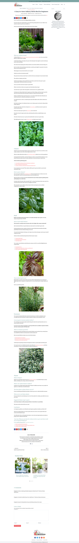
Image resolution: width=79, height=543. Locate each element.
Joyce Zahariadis (24, 13)
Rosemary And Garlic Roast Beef (21, 340)
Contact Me (45, 539)
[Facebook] (35, 537)
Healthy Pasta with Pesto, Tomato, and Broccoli (24, 248)
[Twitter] (37, 537)
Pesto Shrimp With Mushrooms (21, 249)
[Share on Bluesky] (21, 18)
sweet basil (29, 110)
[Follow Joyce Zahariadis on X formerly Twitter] (32, 444)
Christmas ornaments (39, 345)
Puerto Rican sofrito (31, 154)
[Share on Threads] (25, 18)
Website (39, 522)
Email (27, 522)
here (46, 15)
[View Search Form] (64, 4)
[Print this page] (23, 18)
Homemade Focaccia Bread (20, 337)
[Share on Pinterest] (17, 18)
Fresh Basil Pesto (18, 246)
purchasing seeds (28, 173)
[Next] (46, 469)
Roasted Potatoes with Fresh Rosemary (22, 338)
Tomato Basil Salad (18, 238)
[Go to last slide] (16, 469)
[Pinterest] (41, 537)
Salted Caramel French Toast (19, 449)
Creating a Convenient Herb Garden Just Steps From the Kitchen (39, 476)
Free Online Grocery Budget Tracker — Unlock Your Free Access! (39, 1)
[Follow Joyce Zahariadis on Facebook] (30, 444)
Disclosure (34, 539)
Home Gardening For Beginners (21, 164)
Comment (16, 509)
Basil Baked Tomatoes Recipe (20, 239)
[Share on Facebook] (15, 18)
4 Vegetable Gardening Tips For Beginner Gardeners (25, 163)
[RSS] (44, 537)
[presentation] (22, 465)
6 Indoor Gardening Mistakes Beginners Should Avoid (25, 165)
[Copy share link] (19, 18)
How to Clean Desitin (45, 449)
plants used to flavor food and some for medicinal (30, 57)
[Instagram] (39, 537)
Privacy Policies (39, 539)
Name (15, 522)
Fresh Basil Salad (18, 240)
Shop (62, 4)
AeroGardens (32, 106)
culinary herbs (29, 119)
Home (34, 4)
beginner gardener (32, 379)
